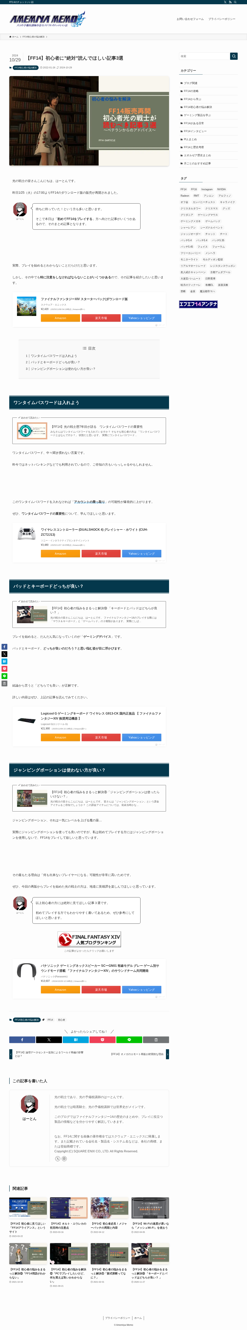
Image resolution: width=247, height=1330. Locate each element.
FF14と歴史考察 (194, 147)
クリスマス (211, 208)
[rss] (230, 2)
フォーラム (218, 246)
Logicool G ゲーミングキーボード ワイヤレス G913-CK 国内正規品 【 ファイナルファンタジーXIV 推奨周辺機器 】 (101, 716)
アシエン (209, 195)
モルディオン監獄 (213, 259)
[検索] (235, 2)
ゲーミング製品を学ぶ (197, 115)
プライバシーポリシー (117, 1317)
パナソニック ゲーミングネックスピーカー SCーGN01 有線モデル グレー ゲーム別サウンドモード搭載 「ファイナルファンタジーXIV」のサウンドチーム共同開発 (100, 968)
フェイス (203, 246)
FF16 (194, 189)
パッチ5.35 (218, 240)
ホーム (138, 1317)
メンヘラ (210, 253)
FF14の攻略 (191, 91)
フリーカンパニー (191, 253)
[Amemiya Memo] (47, 19)
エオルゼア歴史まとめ (197, 155)
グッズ (226, 208)
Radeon (185, 195)
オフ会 (184, 202)
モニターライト (189, 259)
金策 (192, 291)
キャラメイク (227, 202)
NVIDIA (221, 189)
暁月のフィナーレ (191, 284)
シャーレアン (188, 227)
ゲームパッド (212, 221)
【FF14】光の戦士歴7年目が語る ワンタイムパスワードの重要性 (96, 426)
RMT (196, 195)
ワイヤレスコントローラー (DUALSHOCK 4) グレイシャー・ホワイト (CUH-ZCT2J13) (94, 532)
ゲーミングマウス (208, 214)
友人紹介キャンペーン (193, 272)
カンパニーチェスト (204, 202)
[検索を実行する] (234, 56)
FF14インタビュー (195, 131)
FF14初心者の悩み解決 (26, 67)
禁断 (183, 291)
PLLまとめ (190, 139)
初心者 (61, 1020)
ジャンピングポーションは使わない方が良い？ (63, 368)
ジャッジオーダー (191, 234)
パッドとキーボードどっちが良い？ (55, 362)
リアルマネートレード (193, 265)
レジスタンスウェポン (222, 265)
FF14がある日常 (194, 123)
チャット (210, 234)
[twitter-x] (225, 2)
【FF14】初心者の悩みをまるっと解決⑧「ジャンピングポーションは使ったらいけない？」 (105, 794)
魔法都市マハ (207, 291)
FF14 (50, 1020)
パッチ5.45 (187, 246)
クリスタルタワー (191, 208)
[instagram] (64, 1158)
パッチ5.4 (186, 240)
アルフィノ (224, 195)
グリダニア (187, 214)
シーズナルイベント (211, 227)
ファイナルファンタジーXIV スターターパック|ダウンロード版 (84, 299)
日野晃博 (210, 278)
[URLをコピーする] (156, 1039)
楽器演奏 (223, 284)
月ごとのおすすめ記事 (197, 163)
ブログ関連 (190, 83)
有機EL (209, 284)
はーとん (29, 1119)
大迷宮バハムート (191, 278)
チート (224, 234)
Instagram (207, 189)
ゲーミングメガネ (191, 221)
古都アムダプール (220, 272)
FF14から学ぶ (192, 99)
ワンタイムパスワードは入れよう (54, 355)
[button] (22, 1039)
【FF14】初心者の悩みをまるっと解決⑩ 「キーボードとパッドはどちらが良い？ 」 (103, 610)
